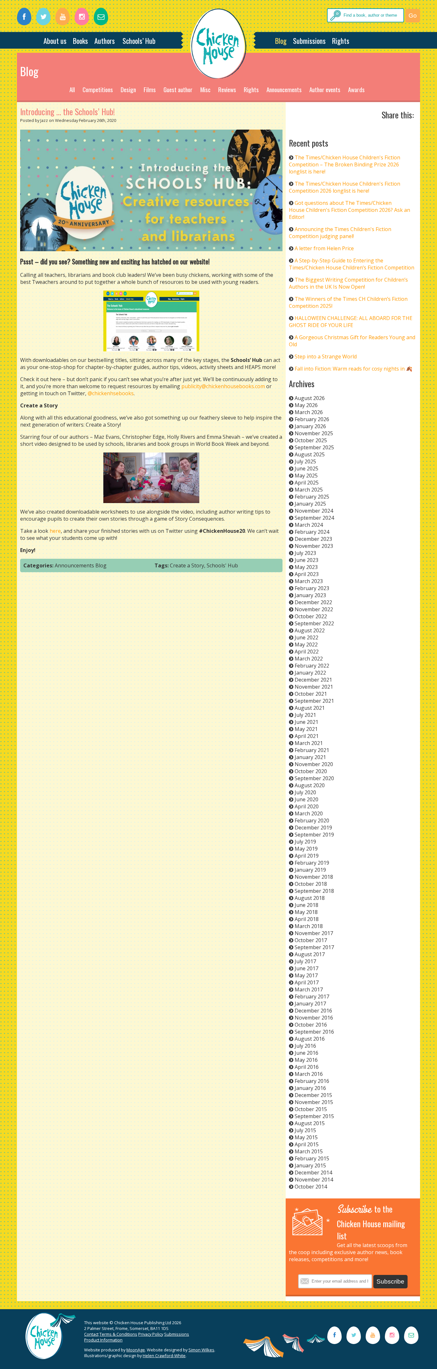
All (72, 89)
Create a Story (187, 565)
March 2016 (309, 1073)
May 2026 (306, 405)
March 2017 (309, 989)
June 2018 (306, 905)
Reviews (227, 89)
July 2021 (305, 714)
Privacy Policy (150, 1334)
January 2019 (310, 869)
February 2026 (312, 419)
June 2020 (306, 799)
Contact (91, 1334)
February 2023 (312, 588)
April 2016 (307, 1066)
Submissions (309, 40)
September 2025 (314, 447)
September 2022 (314, 623)
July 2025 (305, 461)
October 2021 (311, 693)
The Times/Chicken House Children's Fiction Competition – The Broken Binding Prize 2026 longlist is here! (344, 164)
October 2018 (311, 883)
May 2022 (306, 644)
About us (55, 40)
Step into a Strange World (326, 356)
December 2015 (313, 1095)
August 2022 (310, 630)
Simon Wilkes (201, 1350)
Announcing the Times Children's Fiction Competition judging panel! (340, 233)
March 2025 (309, 489)
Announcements (284, 89)
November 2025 (314, 433)
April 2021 (307, 736)
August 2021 (310, 707)
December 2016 (313, 1010)
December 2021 (313, 679)
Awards (356, 89)
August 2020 (310, 785)
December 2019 (313, 827)
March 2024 (309, 524)
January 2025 (310, 503)
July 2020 (305, 792)
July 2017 (305, 961)
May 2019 (306, 848)
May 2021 (306, 729)
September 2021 (314, 700)
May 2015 (306, 1137)
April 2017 (307, 982)
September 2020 (314, 778)
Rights (340, 40)
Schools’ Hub (139, 40)
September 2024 (314, 517)
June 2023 (306, 560)
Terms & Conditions (118, 1334)
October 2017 (311, 940)
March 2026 (309, 412)
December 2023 (313, 538)
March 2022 (309, 658)
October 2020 (311, 771)
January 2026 (310, 426)
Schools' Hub (222, 565)
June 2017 (306, 968)
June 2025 (306, 468)
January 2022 (310, 672)
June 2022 (306, 637)
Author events (324, 89)
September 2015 (314, 1116)
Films (150, 89)
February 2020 (312, 820)
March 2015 (309, 1151)
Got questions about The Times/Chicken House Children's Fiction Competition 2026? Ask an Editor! (349, 209)
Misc (205, 89)
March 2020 (309, 813)
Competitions (98, 89)
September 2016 (314, 1031)
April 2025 (307, 482)
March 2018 (309, 926)
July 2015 (305, 1130)
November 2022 (314, 609)
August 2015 (310, 1123)
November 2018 (314, 876)
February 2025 (312, 496)
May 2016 (306, 1059)
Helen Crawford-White (164, 1355)
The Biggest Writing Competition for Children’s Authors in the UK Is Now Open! (348, 283)
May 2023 (306, 567)
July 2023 (305, 552)
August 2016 (310, 1038)
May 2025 (306, 475)
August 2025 (310, 454)
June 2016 (306, 1052)
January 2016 (310, 1088)
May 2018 (306, 912)
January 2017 (310, 1003)
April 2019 (307, 855)
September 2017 (314, 947)
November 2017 (314, 933)
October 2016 (311, 1024)
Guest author (178, 89)
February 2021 (312, 750)
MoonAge (135, 1350)
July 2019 (305, 841)
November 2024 (314, 510)
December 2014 (313, 1172)
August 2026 (310, 398)
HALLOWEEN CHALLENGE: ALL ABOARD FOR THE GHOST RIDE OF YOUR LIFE (350, 322)
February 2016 (312, 1081)
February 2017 (312, 996)
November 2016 (314, 1017)
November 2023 (314, 545)
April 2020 (307, 806)
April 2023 (307, 574)
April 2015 (307, 1144)
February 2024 (312, 531)
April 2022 (307, 651)
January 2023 (310, 595)
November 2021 (314, 686)
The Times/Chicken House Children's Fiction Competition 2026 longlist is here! (344, 187)
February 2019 (312, 862)
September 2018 (314, 890)
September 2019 (314, 834)
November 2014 (314, 1179)
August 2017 (310, 954)
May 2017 (306, 975)
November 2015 (314, 1102)
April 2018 (307, 919)
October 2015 (311, 1109)
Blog (281, 40)
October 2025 (311, 440)
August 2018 (310, 897)
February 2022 (312, 665)
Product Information (103, 1340)
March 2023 (309, 581)
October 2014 (311, 1186)
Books (80, 40)
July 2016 (305, 1045)
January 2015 (310, 1165)
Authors (104, 40)
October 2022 (311, 616)
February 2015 (312, 1158)
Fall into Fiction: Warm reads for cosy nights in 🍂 (353, 368)
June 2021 (306, 721)
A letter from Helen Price (324, 248)
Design (128, 89)
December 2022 (313, 602)
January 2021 (310, 757)
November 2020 (314, 764)
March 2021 (309, 743)
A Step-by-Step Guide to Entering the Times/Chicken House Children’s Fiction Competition (351, 264)
